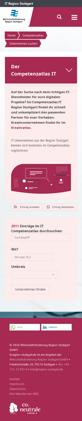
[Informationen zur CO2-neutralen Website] (25, 413)
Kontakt (15, 379)
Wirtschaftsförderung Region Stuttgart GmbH (39, 359)
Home (11, 35)
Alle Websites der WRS (24, 394)
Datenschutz (18, 389)
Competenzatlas (33, 35)
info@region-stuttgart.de (46, 369)
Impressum (17, 384)
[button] (25, 327)
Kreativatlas (20, 127)
